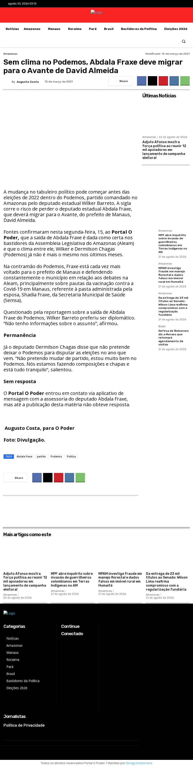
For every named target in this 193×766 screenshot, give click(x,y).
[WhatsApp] (185, 81)
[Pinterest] (163, 81)
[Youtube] (181, 3)
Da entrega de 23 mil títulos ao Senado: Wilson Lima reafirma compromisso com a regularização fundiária (173, 306)
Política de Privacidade (24, 725)
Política (71, 456)
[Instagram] (166, 3)
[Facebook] (159, 3)
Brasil (161, 326)
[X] (174, 3)
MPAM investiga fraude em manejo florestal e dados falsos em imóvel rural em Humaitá (171, 274)
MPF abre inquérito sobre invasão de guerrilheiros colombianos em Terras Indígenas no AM (172, 243)
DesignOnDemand (139, 763)
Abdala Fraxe (24, 456)
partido (41, 456)
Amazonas (10, 53)
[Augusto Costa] (7, 81)
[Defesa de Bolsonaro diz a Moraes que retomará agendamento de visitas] (149, 331)
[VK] (174, 81)
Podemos (56, 456)
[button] (184, 41)
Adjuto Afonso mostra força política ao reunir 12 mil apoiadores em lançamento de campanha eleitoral (164, 150)
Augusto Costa (28, 81)
